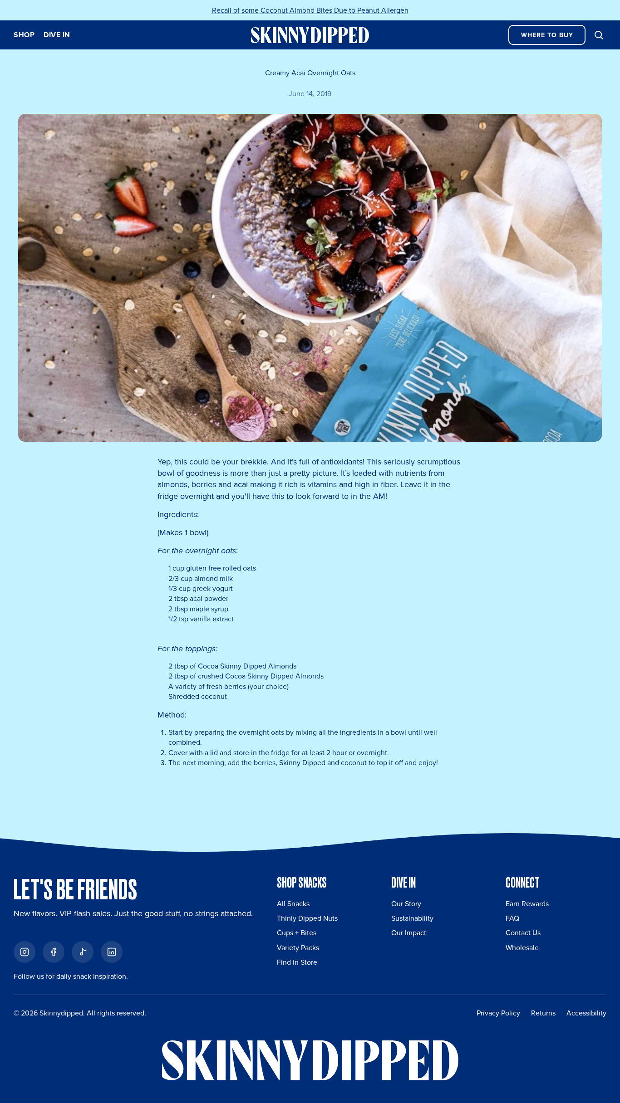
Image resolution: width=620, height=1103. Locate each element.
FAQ (512, 918)
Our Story (406, 903)
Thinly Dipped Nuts (307, 918)
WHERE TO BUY (547, 35)
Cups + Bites (296, 932)
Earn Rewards (527, 903)
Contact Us (523, 932)
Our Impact (408, 932)
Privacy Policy (498, 1013)
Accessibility (586, 1013)
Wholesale (522, 947)
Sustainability (412, 918)
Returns (543, 1013)
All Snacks (293, 903)
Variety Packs (298, 947)
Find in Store (297, 962)
